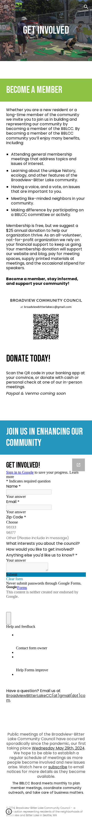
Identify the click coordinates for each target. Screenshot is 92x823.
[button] (6, 6)
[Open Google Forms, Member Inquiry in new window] (78, 465)
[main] (46, 30)
